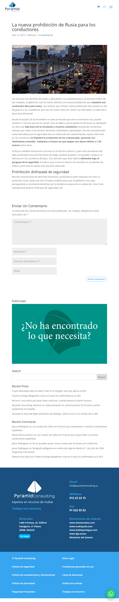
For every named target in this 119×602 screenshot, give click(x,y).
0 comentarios (45, 35)
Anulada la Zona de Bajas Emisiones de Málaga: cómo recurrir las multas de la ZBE (55, 413)
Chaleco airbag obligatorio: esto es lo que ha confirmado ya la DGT (46, 395)
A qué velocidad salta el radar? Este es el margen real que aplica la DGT (49, 390)
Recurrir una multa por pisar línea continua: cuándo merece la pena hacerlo (51, 400)
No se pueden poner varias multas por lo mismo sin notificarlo (64, 443)
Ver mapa (24, 536)
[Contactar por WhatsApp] (110, 593)
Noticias (31, 35)
